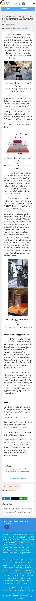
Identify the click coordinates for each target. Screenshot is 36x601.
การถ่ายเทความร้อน (25, 509)
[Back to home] (6, 3)
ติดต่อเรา (16, 521)
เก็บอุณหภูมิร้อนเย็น (9, 512)
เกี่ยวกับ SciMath (7, 521)
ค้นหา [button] (9, 8)
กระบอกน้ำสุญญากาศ (24, 512)
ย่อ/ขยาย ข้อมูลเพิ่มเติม (18, 478)
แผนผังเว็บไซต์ (24, 521)
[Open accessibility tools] (31, 596)
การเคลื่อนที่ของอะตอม (10, 509)
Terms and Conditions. (16, 590)
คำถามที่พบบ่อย (7, 523)
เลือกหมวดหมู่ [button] (26, 8)
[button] (34, 3)
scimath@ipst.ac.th (12, 595)
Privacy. (27, 590)
